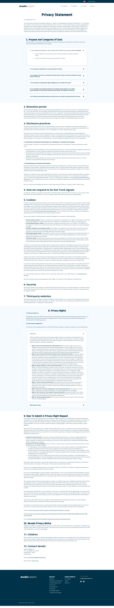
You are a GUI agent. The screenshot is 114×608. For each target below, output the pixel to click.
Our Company (64, 6)
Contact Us (92, 6)
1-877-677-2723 (91, 1)
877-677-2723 (61, 423)
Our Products (74, 6)
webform (26, 425)
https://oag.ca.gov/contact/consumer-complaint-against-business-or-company (49, 510)
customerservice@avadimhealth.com (36, 557)
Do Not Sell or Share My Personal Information (44, 211)
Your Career (83, 6)
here (75, 390)
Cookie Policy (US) (82, 274)
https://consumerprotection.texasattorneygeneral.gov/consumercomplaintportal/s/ (48, 519)
